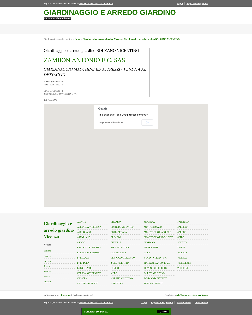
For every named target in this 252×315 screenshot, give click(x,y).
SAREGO (181, 232)
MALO (114, 273)
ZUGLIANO (183, 267)
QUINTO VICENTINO (154, 273)
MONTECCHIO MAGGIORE (157, 232)
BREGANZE (83, 257)
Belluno (47, 250)
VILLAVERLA (184, 262)
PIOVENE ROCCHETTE (155, 267)
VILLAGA (182, 257)
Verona (47, 276)
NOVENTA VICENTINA (155, 257)
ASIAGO (81, 242)
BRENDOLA (83, 262)
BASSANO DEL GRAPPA (89, 247)
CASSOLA (82, 278)
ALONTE (81, 221)
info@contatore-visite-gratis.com (192, 294)
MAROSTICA (117, 283)
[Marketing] (110, 18)
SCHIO (180, 237)
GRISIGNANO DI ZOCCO (123, 257)
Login (180, 3)
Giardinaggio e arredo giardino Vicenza (102, 39)
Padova (47, 255)
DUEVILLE (116, 242)
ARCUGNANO (84, 232)
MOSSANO (149, 242)
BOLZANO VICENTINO (88, 252)
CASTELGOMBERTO (87, 283)
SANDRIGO (183, 221)
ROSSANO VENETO (153, 283)
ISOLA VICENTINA (120, 262)
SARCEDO (182, 226)
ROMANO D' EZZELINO (155, 278)
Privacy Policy (184, 302)
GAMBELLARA (118, 252)
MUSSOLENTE (151, 247)
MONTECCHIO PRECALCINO (158, 237)
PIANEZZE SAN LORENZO (157, 262)
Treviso (47, 266)
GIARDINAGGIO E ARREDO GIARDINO (110, 12)
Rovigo (47, 260)
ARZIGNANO (83, 237)
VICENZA (182, 252)
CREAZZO (116, 237)
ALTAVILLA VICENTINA (89, 226)
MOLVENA (149, 221)
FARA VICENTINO (120, 247)
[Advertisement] (178, 72)
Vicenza (47, 281)
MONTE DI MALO (153, 226)
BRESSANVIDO (84, 267)
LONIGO (115, 267)
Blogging (65, 294)
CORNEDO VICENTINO (122, 226)
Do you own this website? (111, 122)
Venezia (47, 271)
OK (147, 122)
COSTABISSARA (119, 232)
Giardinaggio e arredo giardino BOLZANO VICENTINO (152, 39)
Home (77, 39)
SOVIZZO (182, 242)
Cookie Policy (201, 302)
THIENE (181, 247)
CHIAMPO (116, 221)
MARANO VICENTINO (122, 278)
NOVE (147, 252)
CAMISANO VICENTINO (89, 273)
